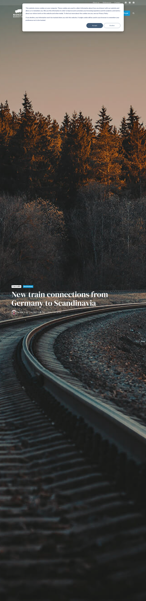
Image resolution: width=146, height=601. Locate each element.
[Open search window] (133, 13)
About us (96, 2)
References (107, 2)
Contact (117, 2)
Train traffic (16, 286)
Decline (112, 25)
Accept (94, 25)
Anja (21, 312)
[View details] (126, 2)
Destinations (28, 286)
